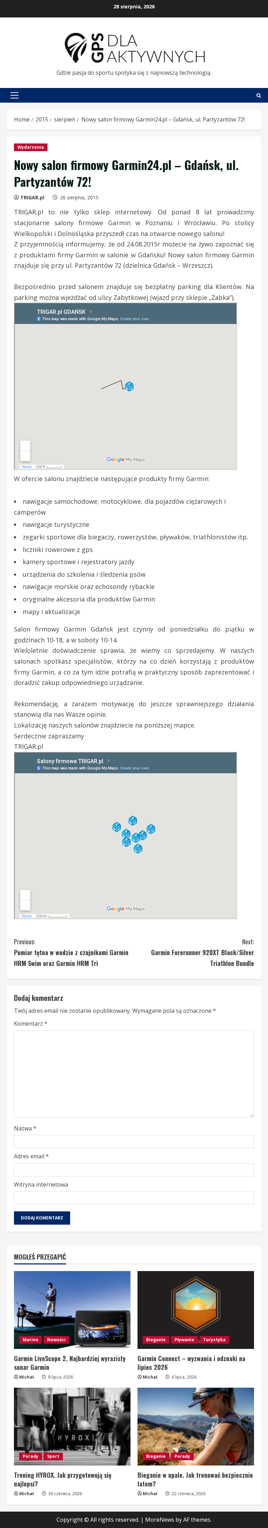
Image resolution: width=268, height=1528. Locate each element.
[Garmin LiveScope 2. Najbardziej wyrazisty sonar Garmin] (72, 1310)
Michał (26, 1377)
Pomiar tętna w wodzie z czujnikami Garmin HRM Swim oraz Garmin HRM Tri (71, 952)
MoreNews (159, 1519)
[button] (14, 95)
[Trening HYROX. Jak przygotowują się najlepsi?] (72, 1427)
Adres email (31, 1156)
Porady (30, 1456)
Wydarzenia (30, 147)
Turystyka (214, 1340)
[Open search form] (258, 95)
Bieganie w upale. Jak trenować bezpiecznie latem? (195, 1479)
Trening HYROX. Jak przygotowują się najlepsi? (62, 1479)
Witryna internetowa (41, 1184)
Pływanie (184, 1340)
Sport (53, 1456)
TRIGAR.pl (32, 197)
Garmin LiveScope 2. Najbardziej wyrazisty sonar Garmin (70, 1363)
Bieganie (156, 1340)
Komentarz (30, 1023)
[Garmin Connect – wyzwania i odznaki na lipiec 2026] (195, 1310)
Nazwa (25, 1128)
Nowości (56, 1340)
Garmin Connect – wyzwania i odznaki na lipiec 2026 (191, 1363)
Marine (30, 1340)
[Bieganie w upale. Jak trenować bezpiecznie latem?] (195, 1427)
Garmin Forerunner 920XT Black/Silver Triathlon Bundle (202, 952)
